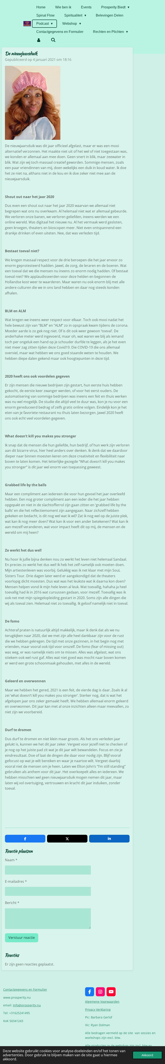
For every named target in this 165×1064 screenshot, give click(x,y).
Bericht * (12, 902)
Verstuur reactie (21, 937)
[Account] (38, 40)
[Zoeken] (53, 40)
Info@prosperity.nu (27, 1005)
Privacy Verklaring (98, 1009)
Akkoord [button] (147, 1055)
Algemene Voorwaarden (102, 1001)
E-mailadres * (16, 881)
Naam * (11, 860)
